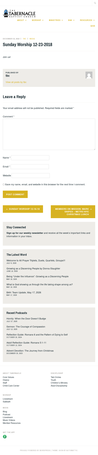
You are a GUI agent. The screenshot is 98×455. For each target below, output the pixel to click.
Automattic (72, 450)
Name (6, 157)
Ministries (54, 20)
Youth (53, 379)
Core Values (8, 377)
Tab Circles (56, 377)
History (6, 379)
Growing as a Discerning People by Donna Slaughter (33, 268)
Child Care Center (11, 385)
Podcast (6, 414)
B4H (70, 20)
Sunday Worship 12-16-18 (24, 208)
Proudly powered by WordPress (35, 450)
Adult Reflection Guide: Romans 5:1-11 (26, 342)
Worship (36, 20)
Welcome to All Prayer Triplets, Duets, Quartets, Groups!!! (36, 260)
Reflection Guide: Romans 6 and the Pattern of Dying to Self (37, 334)
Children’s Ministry (59, 382)
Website (7, 175)
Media (32, 39)
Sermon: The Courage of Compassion (26, 326)
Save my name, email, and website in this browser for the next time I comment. (45, 184)
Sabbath (6, 401)
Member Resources (12, 422)
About (20, 20)
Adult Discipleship (59, 385)
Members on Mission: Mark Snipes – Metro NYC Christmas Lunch (72, 211)
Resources (86, 20)
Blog (5, 411)
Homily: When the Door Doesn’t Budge (26, 318)
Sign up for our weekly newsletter (25, 233)
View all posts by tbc (16, 82)
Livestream (8, 398)
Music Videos (9, 420)
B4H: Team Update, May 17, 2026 (24, 292)
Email (6, 166)
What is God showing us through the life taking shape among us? (40, 284)
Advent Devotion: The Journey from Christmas (30, 350)
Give (92, 25)
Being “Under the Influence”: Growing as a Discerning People (38, 276)
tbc (24, 39)
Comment (8, 116)
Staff (5, 382)
